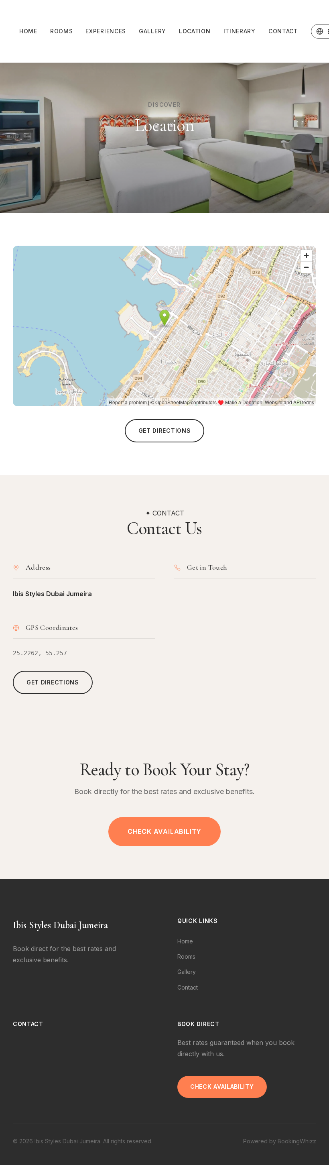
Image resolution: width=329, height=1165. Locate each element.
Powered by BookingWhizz (279, 1141)
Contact (283, 31)
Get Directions (164, 430)
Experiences (105, 31)
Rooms (61, 31)
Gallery (152, 31)
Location (195, 31)
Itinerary (239, 31)
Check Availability (164, 831)
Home (28, 31)
